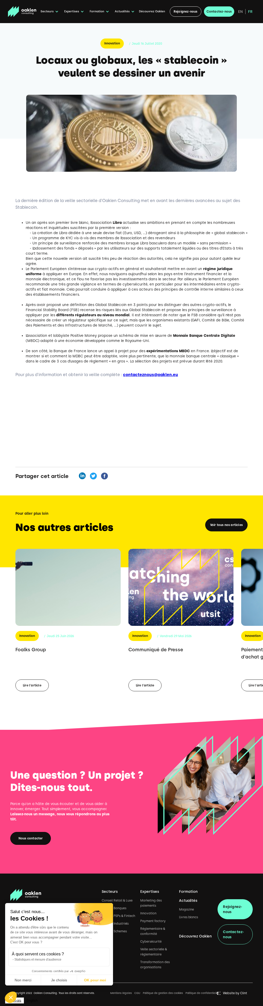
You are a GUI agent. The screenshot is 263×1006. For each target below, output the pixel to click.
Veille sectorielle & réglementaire (153, 951)
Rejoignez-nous (186, 11)
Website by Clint (235, 993)
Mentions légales (121, 993)
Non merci (23, 980)
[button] (48, 11)
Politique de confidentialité (202, 993)
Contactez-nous (219, 11)
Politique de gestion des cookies (163, 993)
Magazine (186, 909)
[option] (32, 1000)
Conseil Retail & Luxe (117, 900)
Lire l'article (32, 685)
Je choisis (59, 980)
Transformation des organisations (155, 964)
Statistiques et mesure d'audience (37, 959)
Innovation (112, 43)
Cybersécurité (151, 941)
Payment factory (153, 921)
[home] (22, 11)
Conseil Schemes (114, 931)
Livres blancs (188, 917)
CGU (137, 993)
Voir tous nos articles (226, 525)
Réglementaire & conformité (152, 931)
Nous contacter (30, 838)
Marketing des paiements (151, 903)
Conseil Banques (114, 908)
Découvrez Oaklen (152, 11)
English (32, 1000)
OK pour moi (95, 980)
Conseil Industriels (115, 923)
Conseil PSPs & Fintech (118, 916)
